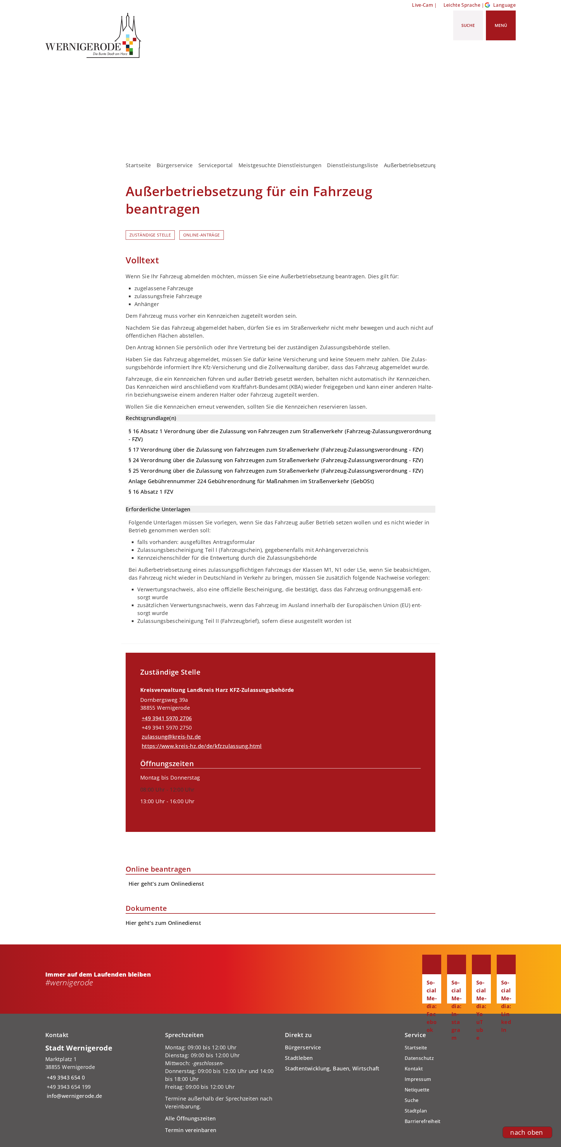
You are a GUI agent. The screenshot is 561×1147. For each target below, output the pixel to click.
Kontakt (414, 1068)
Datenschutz (419, 1058)
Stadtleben (299, 1057)
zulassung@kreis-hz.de (170, 736)
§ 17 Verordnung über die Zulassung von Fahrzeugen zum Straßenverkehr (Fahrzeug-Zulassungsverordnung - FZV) (276, 449)
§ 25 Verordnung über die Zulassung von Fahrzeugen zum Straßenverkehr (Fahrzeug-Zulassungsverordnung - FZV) (276, 470)
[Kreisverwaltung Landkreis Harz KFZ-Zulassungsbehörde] (280, 749)
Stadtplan (416, 1111)
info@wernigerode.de (73, 1095)
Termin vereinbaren (190, 1130)
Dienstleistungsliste (352, 165)
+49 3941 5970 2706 (166, 718)
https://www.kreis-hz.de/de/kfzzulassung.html (201, 745)
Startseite (138, 165)
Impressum (418, 1079)
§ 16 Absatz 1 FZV (151, 491)
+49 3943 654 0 (65, 1077)
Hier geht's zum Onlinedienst (163, 922)
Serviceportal (215, 165)
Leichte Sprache (462, 5)
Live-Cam (422, 5)
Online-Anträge (201, 235)
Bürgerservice (175, 165)
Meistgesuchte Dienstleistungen (279, 165)
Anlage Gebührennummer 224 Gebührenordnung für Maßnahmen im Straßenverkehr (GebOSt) (251, 481)
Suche (412, 1100)
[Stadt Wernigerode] (100, 1072)
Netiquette (417, 1089)
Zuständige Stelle (150, 235)
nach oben (526, 1132)
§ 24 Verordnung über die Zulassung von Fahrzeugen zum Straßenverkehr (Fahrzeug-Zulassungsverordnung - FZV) (276, 460)
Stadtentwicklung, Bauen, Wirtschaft (332, 1068)
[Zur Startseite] (95, 35)
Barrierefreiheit (423, 1121)
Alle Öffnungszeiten (190, 1118)
